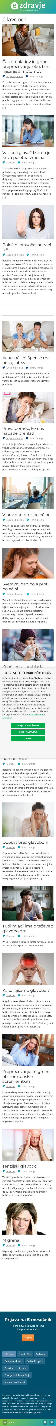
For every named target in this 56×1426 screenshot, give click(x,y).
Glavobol (10, 162)
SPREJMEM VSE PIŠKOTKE (28, 725)
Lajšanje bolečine (15, 254)
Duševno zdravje (13, 1361)
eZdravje (9, 1354)
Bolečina (9, 1368)
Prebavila (40, 1354)
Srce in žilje (25, 1354)
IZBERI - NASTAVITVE (28, 732)
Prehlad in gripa (35, 1361)
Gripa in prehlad (14, 76)
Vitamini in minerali (15, 1382)
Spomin (22, 1368)
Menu (11, 1422)
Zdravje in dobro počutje (17, 1375)
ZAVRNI (28, 738)
